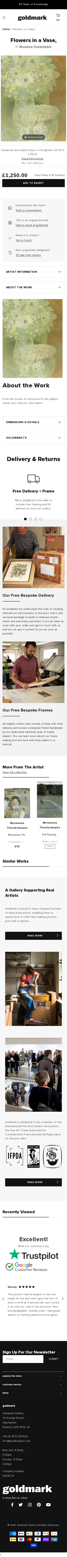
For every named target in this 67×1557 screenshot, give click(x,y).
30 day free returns (28, 255)
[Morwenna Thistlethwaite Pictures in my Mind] (17, 803)
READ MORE (35, 936)
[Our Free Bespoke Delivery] (33, 557)
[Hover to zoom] (33, 98)
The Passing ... (50, 834)
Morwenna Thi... (17, 835)
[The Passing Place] (50, 799)
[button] (7, 17)
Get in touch (23, 240)
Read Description (32, 159)
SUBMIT (54, 1359)
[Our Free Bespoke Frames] (33, 672)
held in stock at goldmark (32, 225)
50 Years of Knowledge (33, 4)
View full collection (15, 772)
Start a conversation (29, 210)
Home (6, 29)
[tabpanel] (33, 494)
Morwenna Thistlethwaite (35, 46)
